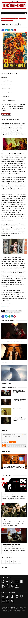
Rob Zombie (10, 20)
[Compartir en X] (6, 30)
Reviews (4, 20)
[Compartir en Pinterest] (14, 30)
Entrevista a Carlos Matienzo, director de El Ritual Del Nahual (20, 400)
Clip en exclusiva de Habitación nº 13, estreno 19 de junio (19, 419)
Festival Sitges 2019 (17, 310)
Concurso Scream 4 (8, 494)
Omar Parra (4, 312)
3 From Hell (8, 310)
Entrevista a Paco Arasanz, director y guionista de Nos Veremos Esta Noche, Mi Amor (14, 467)
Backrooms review (17, 408)
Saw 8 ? (5, 519)
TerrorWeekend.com (12, 607)
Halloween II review (6, 383)
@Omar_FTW (5, 306)
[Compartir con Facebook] (2, 30)
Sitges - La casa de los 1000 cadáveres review (11, 341)
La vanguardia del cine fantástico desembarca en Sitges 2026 (19, 391)
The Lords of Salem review (7, 362)
